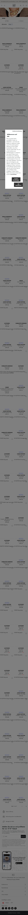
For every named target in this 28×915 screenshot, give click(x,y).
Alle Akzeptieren (18, 184)
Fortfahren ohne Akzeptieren (17, 131)
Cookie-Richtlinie (13, 174)
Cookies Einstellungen (16, 179)
